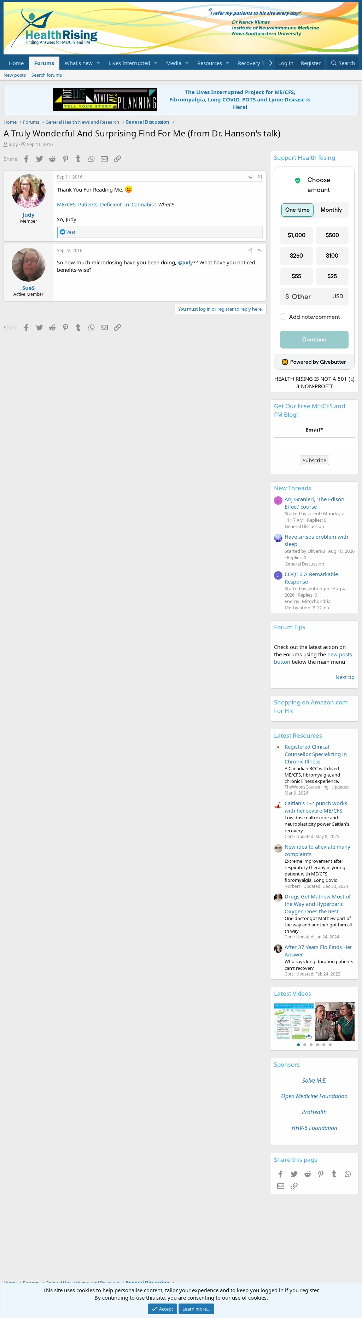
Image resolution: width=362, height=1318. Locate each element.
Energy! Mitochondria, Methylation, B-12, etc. (308, 604)
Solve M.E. (314, 1080)
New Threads (292, 488)
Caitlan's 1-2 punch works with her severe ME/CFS (316, 806)
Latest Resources (298, 735)
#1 (260, 177)
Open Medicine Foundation (314, 1096)
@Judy (185, 262)
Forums (44, 62)
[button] (98, 63)
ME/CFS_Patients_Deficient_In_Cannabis (105, 204)
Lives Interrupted (129, 62)
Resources (209, 62)
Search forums (46, 75)
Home (16, 62)
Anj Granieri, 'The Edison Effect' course (314, 503)
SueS (28, 287)
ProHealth (314, 1112)
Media (173, 62)
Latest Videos (292, 993)
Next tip (345, 676)
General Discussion (304, 526)
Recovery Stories (258, 62)
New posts (15, 75)
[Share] (250, 177)
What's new (79, 62)
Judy (13, 144)
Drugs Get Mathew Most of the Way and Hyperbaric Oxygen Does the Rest (318, 904)
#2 (260, 250)
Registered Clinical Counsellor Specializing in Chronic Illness (316, 754)
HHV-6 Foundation (314, 1128)
